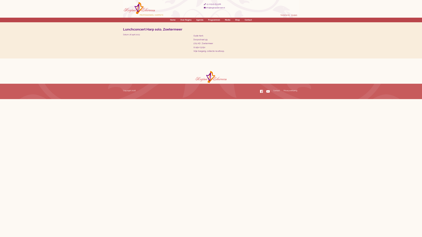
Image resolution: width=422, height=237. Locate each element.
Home (173, 20)
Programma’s (214, 20)
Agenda (199, 20)
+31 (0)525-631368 (213, 4)
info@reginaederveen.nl (215, 8)
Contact (248, 20)
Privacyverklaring (290, 91)
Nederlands (285, 15)
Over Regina (185, 20)
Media (227, 20)
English (294, 15)
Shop (237, 20)
